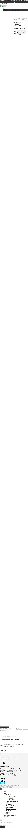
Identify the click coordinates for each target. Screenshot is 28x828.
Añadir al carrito (4, 727)
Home (5, 791)
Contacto (6, 817)
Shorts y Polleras (11, 809)
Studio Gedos (9, 787)
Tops (7, 802)
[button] (3, 8)
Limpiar (19, 34)
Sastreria (24, 18)
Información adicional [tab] (9, 736)
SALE (7, 813)
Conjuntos (19, 729)
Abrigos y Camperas (12, 801)
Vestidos (8, 810)
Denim (8, 812)
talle (15, 33)
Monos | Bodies (10, 806)
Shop (19, 18)
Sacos (11, 798)
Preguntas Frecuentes (9, 815)
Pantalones (12, 799)
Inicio (15, 18)
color (15, 31)
